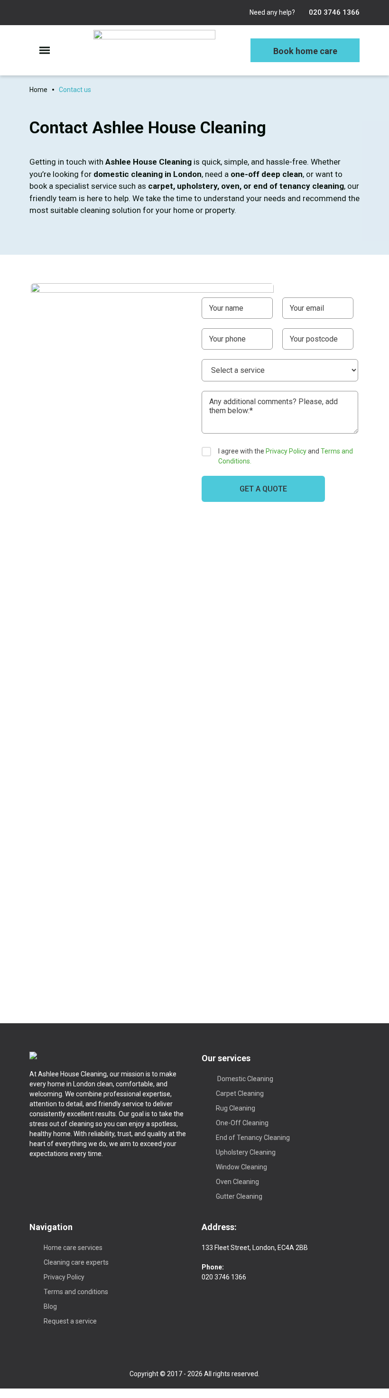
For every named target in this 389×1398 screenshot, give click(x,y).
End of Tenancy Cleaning (253, 1137)
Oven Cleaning (237, 1181)
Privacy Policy (286, 451)
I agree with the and (285, 456)
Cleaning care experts (76, 1262)
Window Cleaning (241, 1167)
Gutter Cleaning (239, 1196)
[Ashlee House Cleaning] (154, 50)
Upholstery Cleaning (246, 1152)
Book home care (305, 51)
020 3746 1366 (333, 12)
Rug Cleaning (235, 1108)
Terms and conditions (76, 1292)
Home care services (73, 1247)
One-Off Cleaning (242, 1123)
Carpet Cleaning (240, 1093)
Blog (50, 1306)
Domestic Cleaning (244, 1079)
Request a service (70, 1321)
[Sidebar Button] (44, 50)
